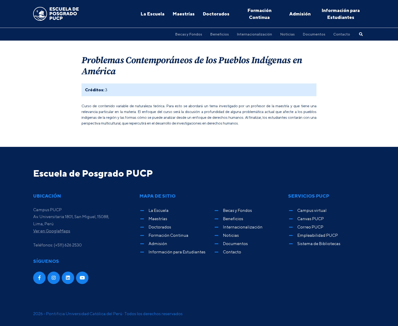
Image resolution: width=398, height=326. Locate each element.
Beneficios (219, 34)
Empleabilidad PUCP (317, 235)
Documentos (314, 34)
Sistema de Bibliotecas (318, 243)
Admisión (300, 14)
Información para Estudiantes (341, 13)
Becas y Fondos (188, 34)
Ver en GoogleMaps (51, 230)
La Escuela (152, 14)
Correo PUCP (310, 227)
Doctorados (216, 14)
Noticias (287, 34)
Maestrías (184, 14)
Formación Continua (259, 13)
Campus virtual (312, 210)
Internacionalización (254, 34)
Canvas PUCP (310, 218)
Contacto (341, 34)
